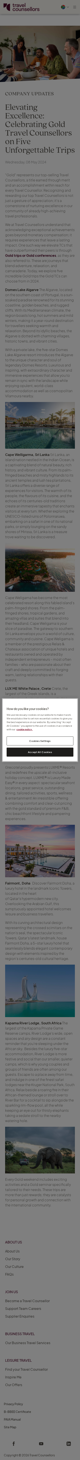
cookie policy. (24, 729)
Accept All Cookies (40, 752)
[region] (40, 730)
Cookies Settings (40, 741)
